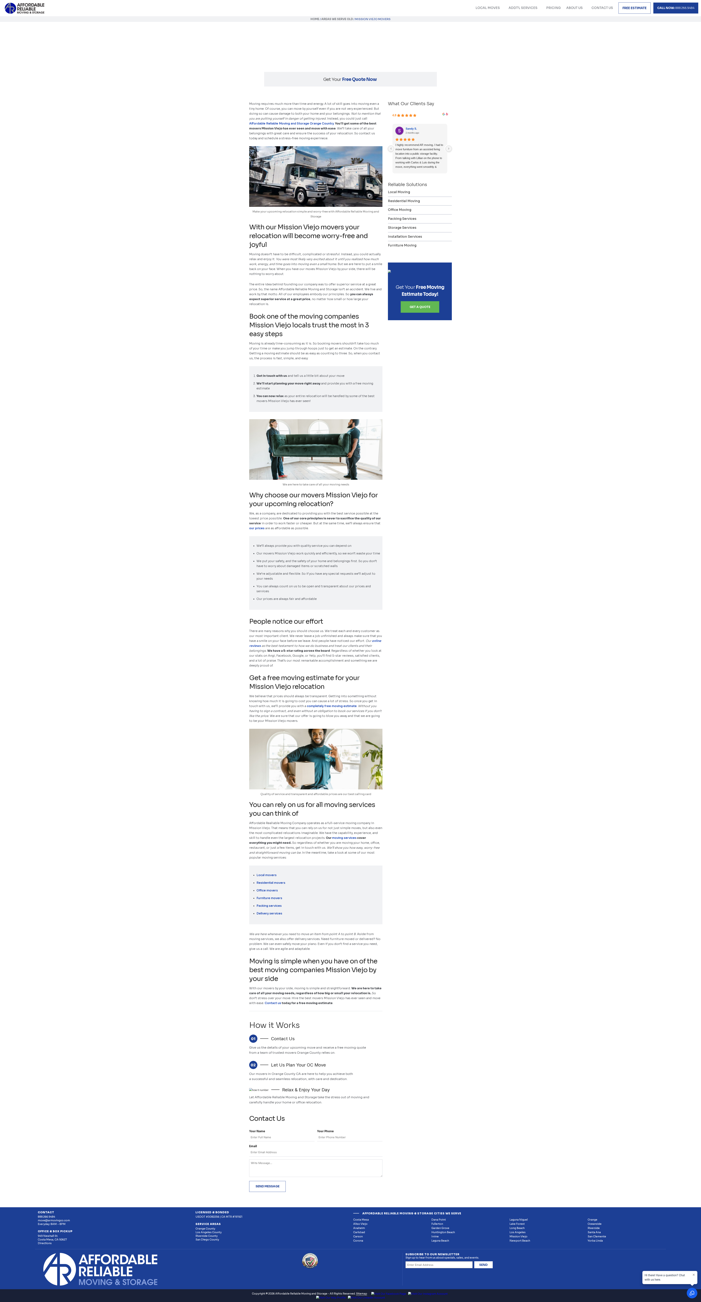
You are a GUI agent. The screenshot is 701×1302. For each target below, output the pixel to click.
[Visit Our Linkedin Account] (366, 1297)
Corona (358, 1240)
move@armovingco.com (54, 1220)
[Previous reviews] (391, 148)
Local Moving (399, 192)
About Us (574, 8)
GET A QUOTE (420, 307)
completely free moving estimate (332, 706)
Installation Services (405, 237)
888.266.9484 (675, 8)
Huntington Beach (443, 1232)
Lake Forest (517, 1224)
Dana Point (438, 1219)
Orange (592, 1219)
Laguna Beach (440, 1240)
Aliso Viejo (360, 1224)
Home (315, 19)
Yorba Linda (595, 1240)
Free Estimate (635, 8)
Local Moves (488, 8)
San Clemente (597, 1236)
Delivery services (269, 913)
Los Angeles (518, 1232)
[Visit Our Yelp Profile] (331, 1297)
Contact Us (602, 8)
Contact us (273, 1003)
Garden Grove (440, 1228)
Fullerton (437, 1224)
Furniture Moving (402, 245)
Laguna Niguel (519, 1219)
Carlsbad (359, 1232)
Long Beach (517, 1228)
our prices (257, 528)
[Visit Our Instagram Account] (428, 1293)
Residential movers (270, 883)
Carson (358, 1236)
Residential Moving (404, 201)
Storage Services (402, 228)
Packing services (269, 906)
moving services (344, 838)
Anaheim (359, 1228)
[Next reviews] (449, 148)
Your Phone (325, 1131)
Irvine (435, 1236)
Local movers (266, 875)
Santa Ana (594, 1232)
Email (253, 1146)
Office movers (267, 890)
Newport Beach (520, 1240)
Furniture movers (269, 898)
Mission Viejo (518, 1236)
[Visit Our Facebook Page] (388, 1293)
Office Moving (399, 210)
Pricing (553, 8)
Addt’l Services (523, 8)
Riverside (594, 1228)
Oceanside (595, 1224)
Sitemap (361, 1293)
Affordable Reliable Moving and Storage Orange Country (291, 123)
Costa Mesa (361, 1219)
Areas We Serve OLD (337, 19)
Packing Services (402, 219)
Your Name (257, 1131)
